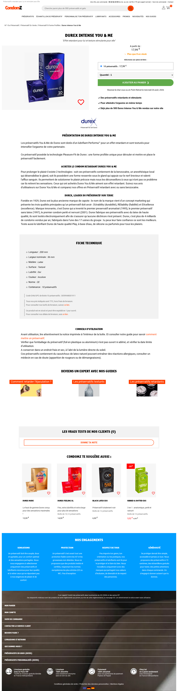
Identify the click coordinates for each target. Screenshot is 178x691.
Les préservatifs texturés (88, 381)
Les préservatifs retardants (147, 381)
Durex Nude (28, 500)
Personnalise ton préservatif (79, 16)
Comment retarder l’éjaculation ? (31, 381)
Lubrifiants (100, 16)
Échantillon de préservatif (49, 16)
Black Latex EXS (100, 500)
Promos (126, 16)
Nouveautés (138, 16)
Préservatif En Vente (29, 25)
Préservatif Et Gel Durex (89, 128)
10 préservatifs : (114, 66)
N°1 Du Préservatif (12, 25)
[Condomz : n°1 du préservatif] (13, 9)
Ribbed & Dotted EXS (136, 500)
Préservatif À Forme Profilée (49, 25)
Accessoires (114, 16)
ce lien (66, 305)
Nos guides (151, 16)
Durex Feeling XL (66, 500)
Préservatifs (28, 16)
